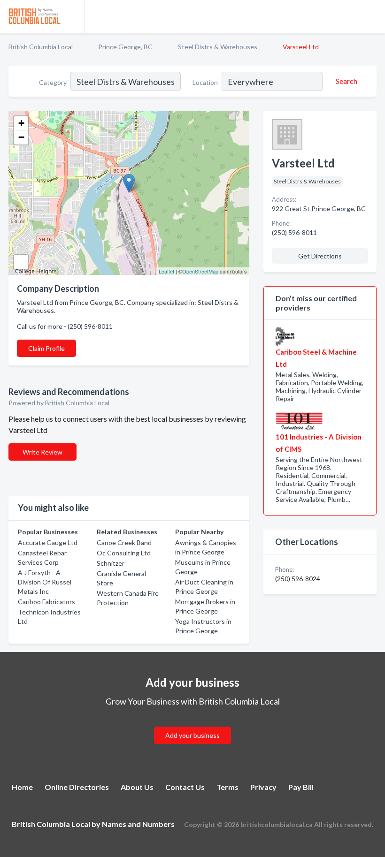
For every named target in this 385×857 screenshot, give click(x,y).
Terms (227, 786)
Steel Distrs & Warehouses (217, 47)
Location (205, 82)
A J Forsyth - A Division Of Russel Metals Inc (44, 582)
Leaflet (166, 271)
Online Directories (77, 786)
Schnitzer (110, 563)
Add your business (192, 735)
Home (22, 786)
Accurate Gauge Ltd (47, 542)
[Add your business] (192, 724)
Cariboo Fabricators (46, 602)
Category (53, 82)
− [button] (21, 137)
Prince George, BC (125, 47)
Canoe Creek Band (124, 542)
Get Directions (320, 256)
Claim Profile (46, 348)
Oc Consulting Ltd (124, 553)
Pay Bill (301, 786)
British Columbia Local (40, 47)
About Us (137, 786)
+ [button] (21, 123)
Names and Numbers (138, 823)
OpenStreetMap (200, 271)
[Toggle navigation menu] (372, 16)
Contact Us (185, 786)
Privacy (263, 786)
